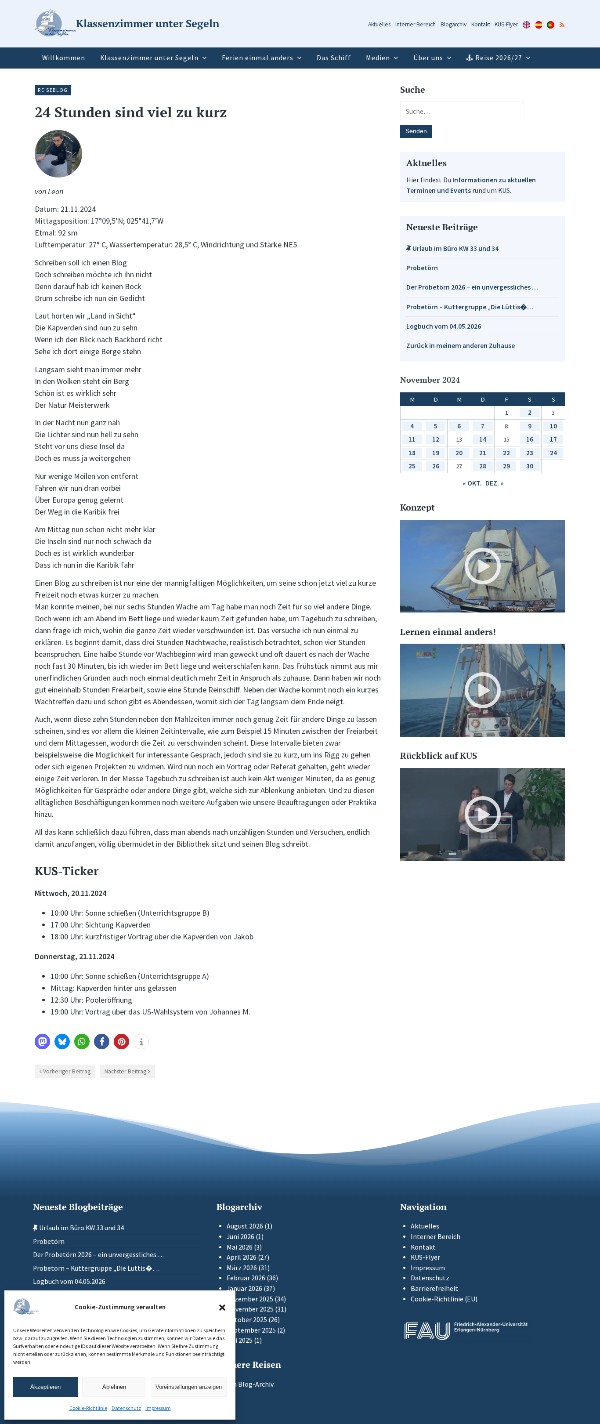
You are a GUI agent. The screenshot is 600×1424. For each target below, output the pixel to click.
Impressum (158, 1408)
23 (529, 453)
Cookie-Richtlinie (88, 1408)
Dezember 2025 (250, 1299)
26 (435, 466)
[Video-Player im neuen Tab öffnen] (482, 566)
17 (553, 439)
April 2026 (242, 1257)
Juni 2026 (240, 1236)
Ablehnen (114, 1387)
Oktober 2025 (247, 1319)
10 (553, 426)
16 (529, 439)
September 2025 (251, 1330)
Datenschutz (126, 1408)
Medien (378, 58)
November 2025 (250, 1309)
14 (482, 439)
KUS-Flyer (506, 24)
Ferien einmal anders (257, 58)
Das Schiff (334, 58)
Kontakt (480, 24)
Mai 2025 (240, 1340)
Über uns (428, 58)
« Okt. (472, 483)
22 (506, 453)
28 (482, 466)
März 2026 (242, 1268)
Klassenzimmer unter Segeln (149, 58)
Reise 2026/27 (498, 58)
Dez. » (494, 483)
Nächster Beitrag (125, 1071)
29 (506, 466)
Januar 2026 (244, 1288)
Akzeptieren (45, 1387)
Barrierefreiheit (434, 1288)
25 (412, 466)
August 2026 (245, 1226)
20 (459, 453)
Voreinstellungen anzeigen (188, 1387)
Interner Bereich (415, 24)
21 (482, 453)
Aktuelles (379, 24)
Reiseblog (53, 90)
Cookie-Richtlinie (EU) (444, 1299)
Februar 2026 (246, 1278)
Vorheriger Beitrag (66, 1071)
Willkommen (63, 58)
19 (435, 453)
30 (529, 466)
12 (435, 439)
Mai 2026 (240, 1247)
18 (412, 453)
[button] (222, 1307)
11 (412, 439)
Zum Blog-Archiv (248, 1384)
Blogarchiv (453, 24)
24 (553, 453)
